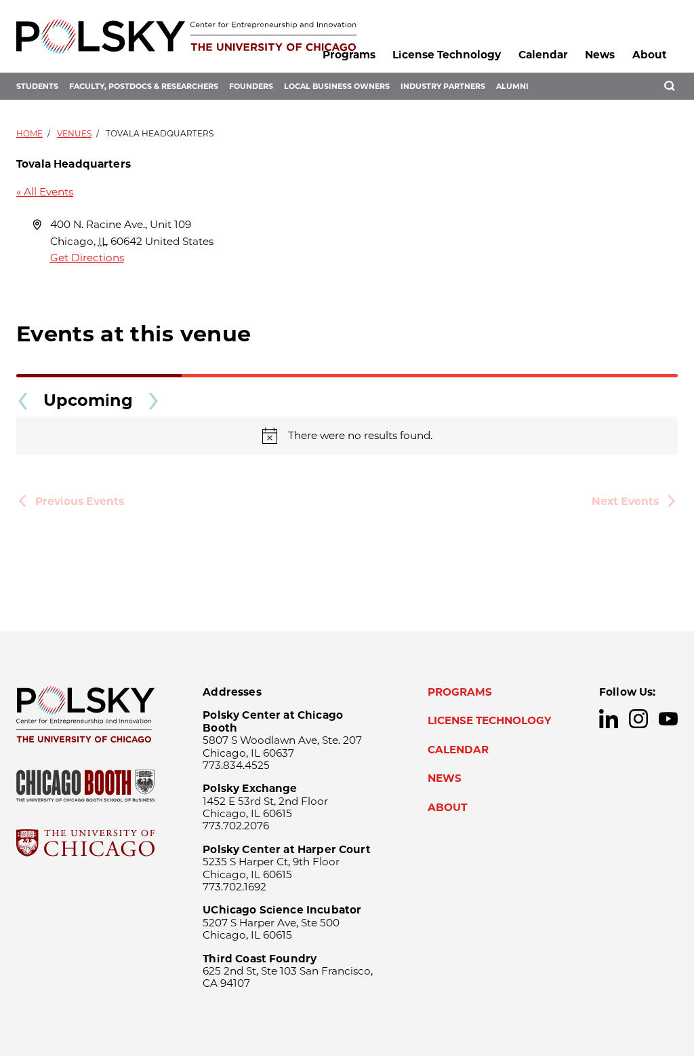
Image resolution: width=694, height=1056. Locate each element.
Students (37, 86)
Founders (251, 86)
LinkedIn (608, 718)
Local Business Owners (337, 86)
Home (29, 133)
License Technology (446, 54)
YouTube (668, 718)
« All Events (44, 191)
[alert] (347, 436)
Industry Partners (443, 86)
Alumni (512, 86)
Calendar (543, 54)
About (649, 54)
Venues (74, 133)
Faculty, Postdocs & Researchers (143, 86)
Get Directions (87, 257)
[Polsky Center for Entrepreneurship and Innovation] (186, 36)
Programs (349, 54)
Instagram (638, 718)
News (600, 54)
